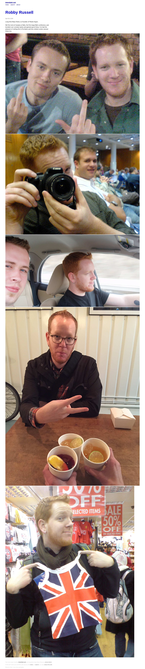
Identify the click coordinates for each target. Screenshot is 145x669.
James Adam (48, 662)
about (18, 5)
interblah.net (10, 3)
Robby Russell (19, 12)
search (13, 5)
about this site (48, 664)
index (7, 5)
